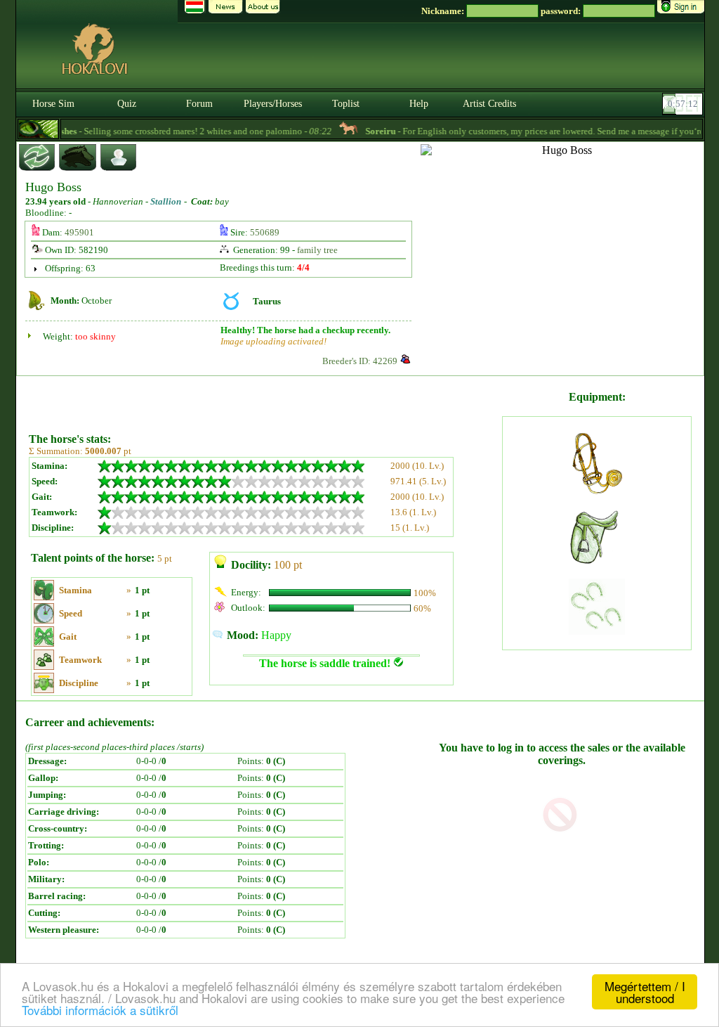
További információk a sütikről (100, 1010)
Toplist (346, 103)
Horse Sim (53, 103)
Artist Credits (489, 103)
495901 (79, 232)
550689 (264, 232)
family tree (317, 250)
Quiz (126, 103)
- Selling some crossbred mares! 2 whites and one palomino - (168, 131)
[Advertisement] (264, 399)
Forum (199, 103)
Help (418, 103)
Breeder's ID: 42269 (359, 361)
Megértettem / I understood (645, 992)
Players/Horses (273, 103)
